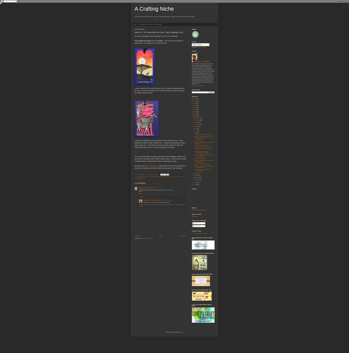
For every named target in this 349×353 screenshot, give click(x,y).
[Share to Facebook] (166, 175)
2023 (194, 105)
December (197, 118)
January (197, 180)
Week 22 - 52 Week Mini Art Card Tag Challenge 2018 (203, 137)
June (196, 130)
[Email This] (161, 175)
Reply (140, 193)
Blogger (181, 332)
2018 (194, 116)
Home (135, 24)
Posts (195, 223)
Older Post (183, 235)
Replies (142, 197)
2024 (194, 103)
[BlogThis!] (163, 175)
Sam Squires (195, 216)
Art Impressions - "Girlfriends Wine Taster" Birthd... (202, 170)
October (197, 122)
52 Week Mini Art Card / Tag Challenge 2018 (148, 176)
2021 (194, 109)
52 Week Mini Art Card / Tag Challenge (150, 24)
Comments (196, 226)
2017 (194, 182)
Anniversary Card (198, 140)
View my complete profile (198, 85)
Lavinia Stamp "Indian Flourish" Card (203, 134)
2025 (194, 101)
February (197, 177)
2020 (194, 112)
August (196, 126)
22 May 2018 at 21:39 (152, 187)
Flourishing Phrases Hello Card (202, 146)
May (196, 132)
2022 (194, 107)
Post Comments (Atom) (147, 238)
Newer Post (138, 235)
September (197, 124)
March (196, 175)
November (197, 120)
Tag (175, 176)
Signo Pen (171, 176)
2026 (194, 99)
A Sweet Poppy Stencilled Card (202, 164)
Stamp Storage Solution (200, 158)
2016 (194, 184)
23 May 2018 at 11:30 (167, 200)
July (196, 128)
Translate (204, 47)
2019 (194, 114)
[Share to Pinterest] (168, 175)
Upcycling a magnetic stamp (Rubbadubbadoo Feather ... (202, 152)
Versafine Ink (140, 178)
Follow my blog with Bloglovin (199, 210)
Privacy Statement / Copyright (200, 233)
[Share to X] (165, 175)
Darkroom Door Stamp (164, 176)
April (196, 173)
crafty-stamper (143, 187)
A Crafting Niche (154, 9)
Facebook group (152, 166)
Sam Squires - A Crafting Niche (151, 200)
